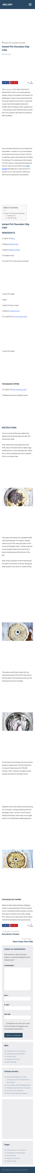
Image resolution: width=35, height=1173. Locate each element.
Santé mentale (12, 1062)
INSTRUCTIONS (12, 218)
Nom (6, 995)
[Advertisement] (17, 26)
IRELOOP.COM (6, 54)
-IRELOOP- (7, 4)
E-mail (7, 1005)
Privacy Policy (11, 1056)
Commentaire (9, 965)
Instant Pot (9, 89)
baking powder (15, 250)
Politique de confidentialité (16, 1054)
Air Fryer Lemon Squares (15, 1090)
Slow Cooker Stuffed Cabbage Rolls (19, 1085)
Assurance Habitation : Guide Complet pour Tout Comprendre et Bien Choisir (18, 1079)
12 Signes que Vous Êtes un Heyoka (18, 1088)
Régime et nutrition (13, 1059)
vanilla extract (15, 311)
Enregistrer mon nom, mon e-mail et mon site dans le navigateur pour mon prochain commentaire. (16, 1026)
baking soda (14, 244)
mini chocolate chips (20, 316)
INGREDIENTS (11, 216)
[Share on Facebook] (6, 82)
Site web (7, 1014)
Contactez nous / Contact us (16, 1051)
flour (13, 238)
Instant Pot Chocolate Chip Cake (14, 213)
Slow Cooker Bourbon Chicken (17, 1093)
